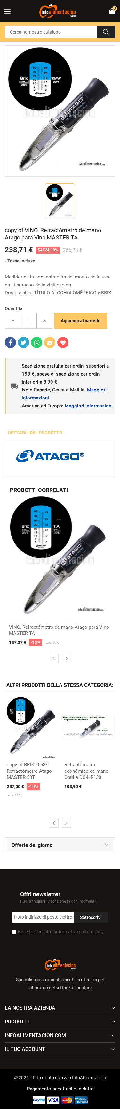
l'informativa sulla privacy (78, 931)
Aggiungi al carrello (80, 320)
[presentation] (54, 658)
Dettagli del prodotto (35, 432)
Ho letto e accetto (61, 931)
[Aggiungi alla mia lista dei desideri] (62, 342)
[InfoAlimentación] (60, 964)
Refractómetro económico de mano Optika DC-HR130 (86, 771)
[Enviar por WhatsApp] (36, 342)
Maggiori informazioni (89, 406)
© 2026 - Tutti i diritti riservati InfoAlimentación (60, 1077)
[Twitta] (23, 342)
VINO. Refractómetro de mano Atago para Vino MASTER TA (59, 630)
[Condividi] (10, 342)
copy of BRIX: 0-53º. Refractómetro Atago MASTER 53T (29, 771)
